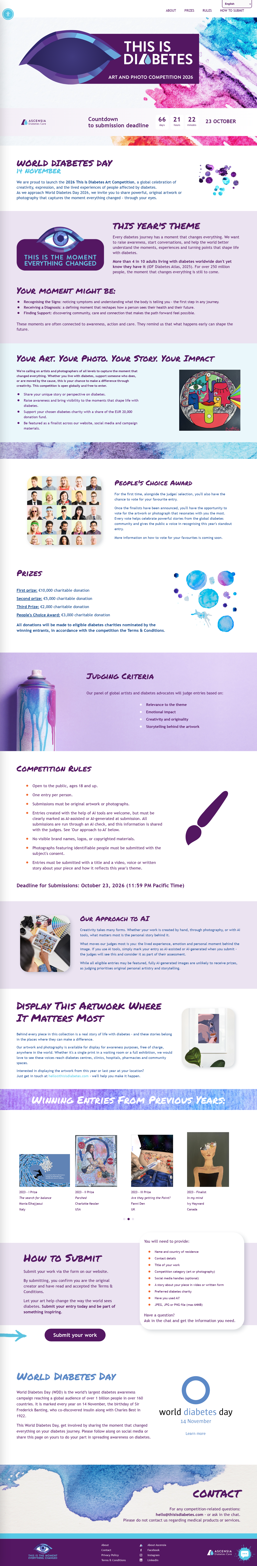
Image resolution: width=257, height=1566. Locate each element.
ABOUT (171, 10)
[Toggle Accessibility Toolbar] (8, 14)
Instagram (153, 1555)
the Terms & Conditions (142, 630)
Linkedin (153, 1560)
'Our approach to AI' (89, 829)
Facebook (153, 1550)
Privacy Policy (110, 1555)
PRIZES (189, 10)
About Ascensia (157, 1545)
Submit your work (75, 1335)
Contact (106, 1550)
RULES (207, 10)
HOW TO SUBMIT (232, 10)
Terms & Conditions (113, 1560)
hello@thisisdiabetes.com (69, 1076)
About (105, 1545)
